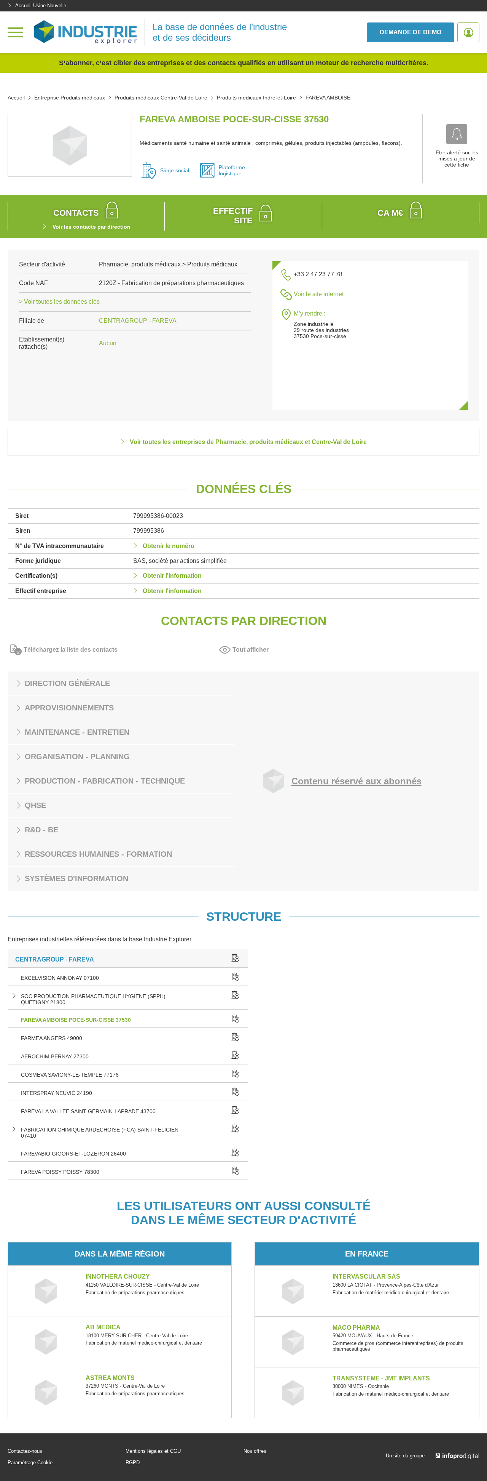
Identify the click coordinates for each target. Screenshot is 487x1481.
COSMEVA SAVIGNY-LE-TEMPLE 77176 (70, 1075)
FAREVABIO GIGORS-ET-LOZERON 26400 (73, 1154)
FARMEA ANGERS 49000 (51, 1038)
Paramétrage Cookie (30, 1462)
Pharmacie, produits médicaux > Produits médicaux (168, 264)
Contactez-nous (25, 1451)
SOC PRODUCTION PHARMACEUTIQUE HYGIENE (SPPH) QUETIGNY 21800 (93, 999)
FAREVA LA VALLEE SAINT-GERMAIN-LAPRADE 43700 (88, 1111)
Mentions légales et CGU (153, 1451)
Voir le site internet (319, 294)
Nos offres (255, 1451)
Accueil (16, 98)
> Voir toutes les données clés (59, 301)
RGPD (133, 1462)
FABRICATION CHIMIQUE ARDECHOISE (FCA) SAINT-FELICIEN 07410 (99, 1133)
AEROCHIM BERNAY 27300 (55, 1056)
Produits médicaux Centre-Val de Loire (161, 98)
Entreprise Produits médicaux (69, 98)
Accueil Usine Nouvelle (40, 5)
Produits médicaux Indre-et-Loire (256, 98)
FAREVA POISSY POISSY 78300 (60, 1172)
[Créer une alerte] (456, 134)
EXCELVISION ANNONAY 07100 (60, 978)
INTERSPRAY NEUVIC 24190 (56, 1093)
